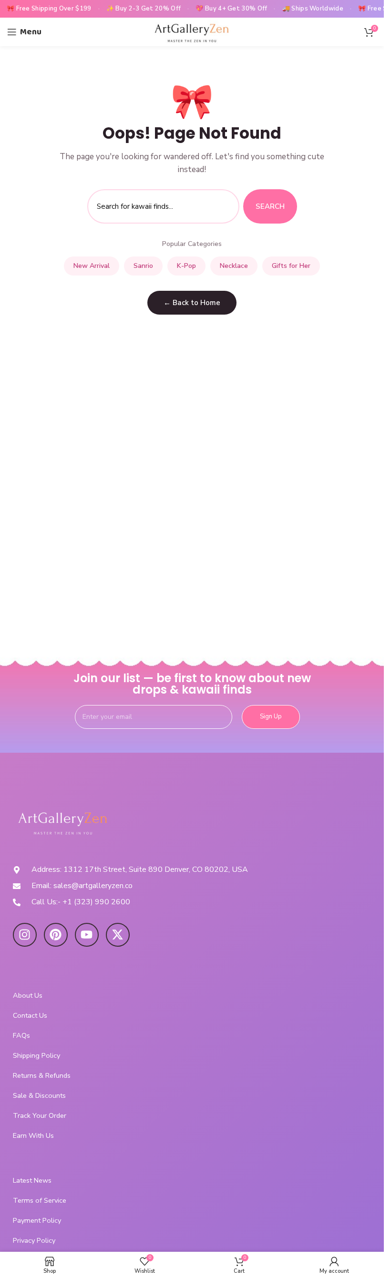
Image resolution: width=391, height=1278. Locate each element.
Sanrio (143, 265)
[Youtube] (87, 935)
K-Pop (186, 265)
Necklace (234, 265)
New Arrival (91, 265)
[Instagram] (25, 935)
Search (270, 206)
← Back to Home (192, 302)
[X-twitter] (118, 935)
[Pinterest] (56, 935)
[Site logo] (192, 31)
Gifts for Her (291, 265)
